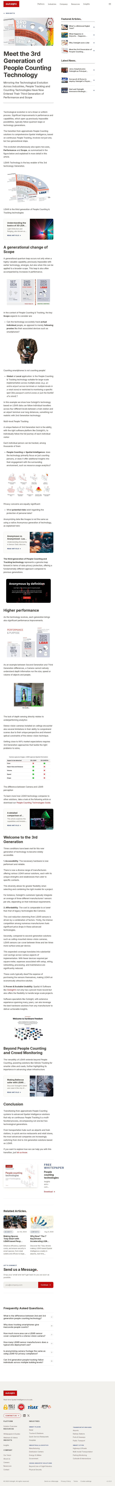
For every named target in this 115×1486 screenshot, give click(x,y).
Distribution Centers (36, 1452)
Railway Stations (79, 1434)
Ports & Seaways (79, 1437)
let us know (22, 1152)
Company (64, 4)
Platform (41, 4)
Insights (86, 4)
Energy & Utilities (35, 1455)
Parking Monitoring (80, 1455)
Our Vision (7, 1455)
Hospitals (32, 1440)
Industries (52, 4)
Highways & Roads (80, 1448)
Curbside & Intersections (82, 1458)
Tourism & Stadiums (36, 1433)
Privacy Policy (66, 1481)
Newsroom (7, 1466)
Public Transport (79, 1441)
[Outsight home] (11, 4)
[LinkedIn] (24, 1415)
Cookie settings (86, 1481)
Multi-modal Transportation (83, 1452)
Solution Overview (10, 1426)
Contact (6, 1470)
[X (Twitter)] (28, 1415)
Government (33, 1458)
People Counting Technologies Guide (33, 802)
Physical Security (35, 1470)
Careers (6, 1462)
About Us (6, 1459)
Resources (75, 4)
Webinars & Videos (10, 1438)
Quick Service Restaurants (39, 1437)
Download (48, 1192)
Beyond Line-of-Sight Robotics (40, 1466)
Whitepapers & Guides (11, 1434)
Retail (31, 1430)
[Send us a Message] (110, 4)
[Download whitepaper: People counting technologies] (20, 1179)
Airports (76, 1430)
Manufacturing (34, 1448)
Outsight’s (11, 990)
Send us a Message (51, 1481)
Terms (75, 1481)
